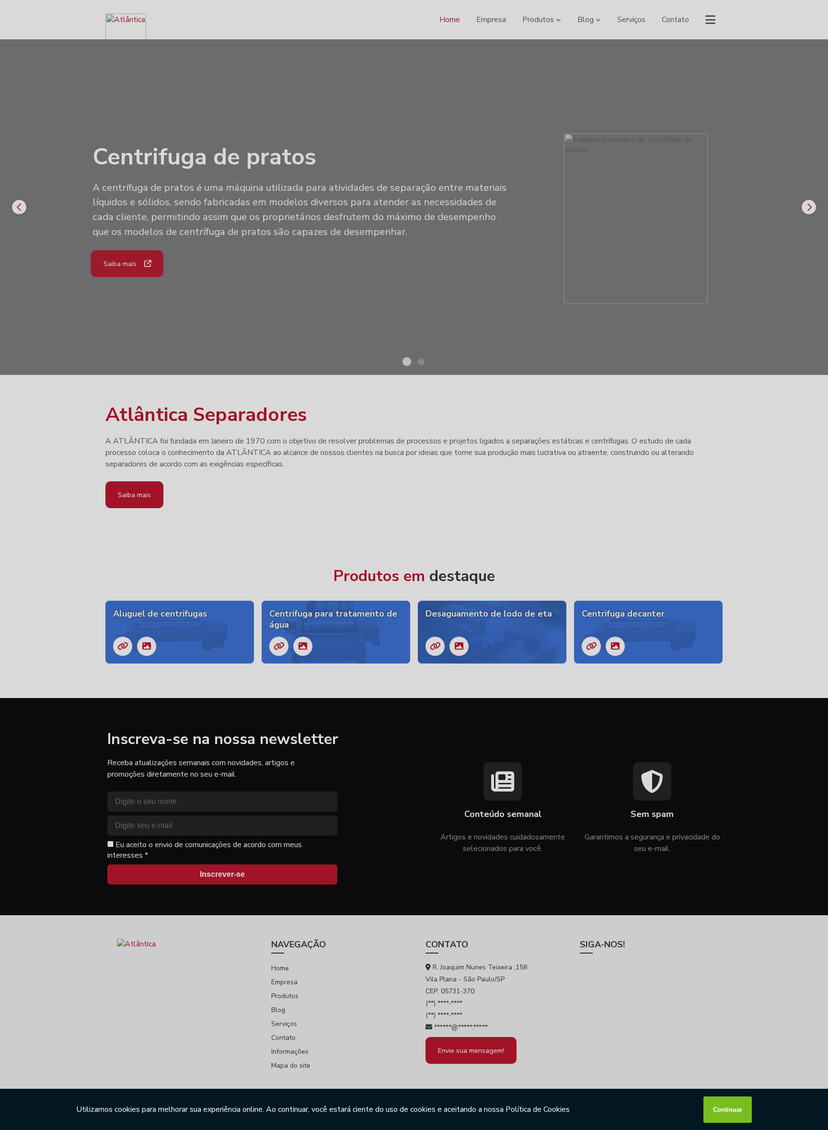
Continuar (727, 1109)
